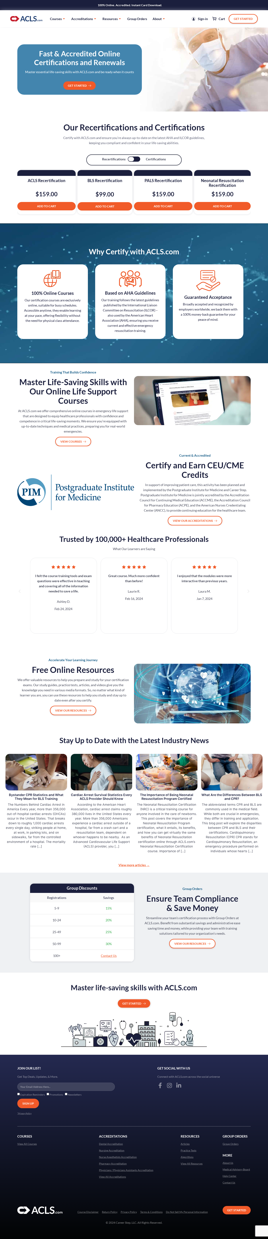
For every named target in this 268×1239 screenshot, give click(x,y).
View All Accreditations (112, 1176)
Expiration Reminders (32, 1094)
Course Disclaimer (88, 1212)
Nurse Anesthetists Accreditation (118, 1157)
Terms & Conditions (151, 1212)
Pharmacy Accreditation (113, 1163)
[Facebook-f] (160, 1085)
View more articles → (134, 865)
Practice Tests (188, 1150)
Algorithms (187, 1157)
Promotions (56, 1094)
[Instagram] (169, 1085)
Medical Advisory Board (236, 1169)
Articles (185, 1143)
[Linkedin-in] (179, 1085)
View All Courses (27, 1143)
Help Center (229, 1176)
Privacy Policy (129, 1212)
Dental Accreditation (111, 1143)
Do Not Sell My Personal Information (187, 1212)
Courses (56, 19)
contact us (109, 956)
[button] (19, 591)
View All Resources (192, 1163)
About (157, 19)
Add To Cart (46, 206)
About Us (228, 1162)
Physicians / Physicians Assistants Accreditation (126, 1170)
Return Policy (109, 1212)
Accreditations (82, 19)
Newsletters (74, 1094)
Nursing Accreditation (111, 1150)
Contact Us (229, 1182)
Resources (110, 19)
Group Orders (137, 19)
